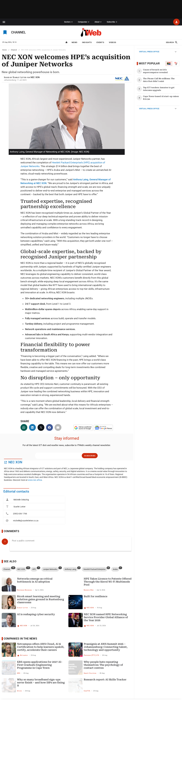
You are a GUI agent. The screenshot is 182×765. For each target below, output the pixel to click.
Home (4, 50)
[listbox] (34, 510)
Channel (14, 50)
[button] (4, 22)
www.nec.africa (35, 480)
